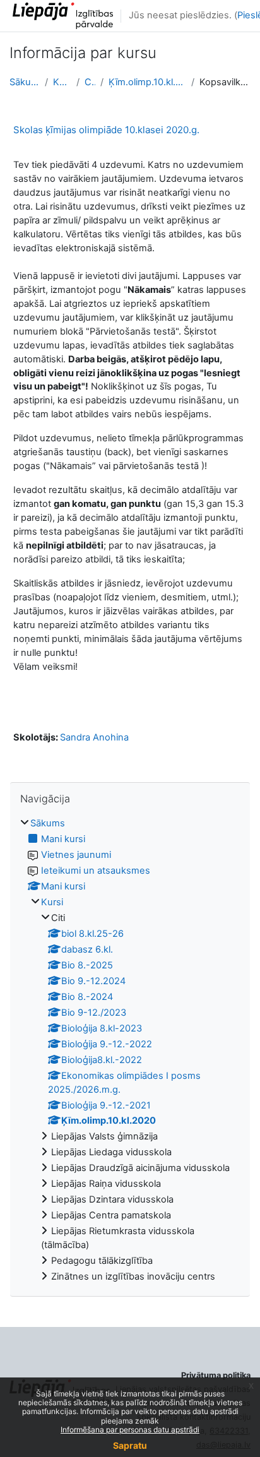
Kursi (62, 82)
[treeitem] (130, 1050)
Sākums (24, 82)
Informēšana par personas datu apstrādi (130, 1429)
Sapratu (130, 1445)
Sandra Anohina (94, 737)
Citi (90, 82)
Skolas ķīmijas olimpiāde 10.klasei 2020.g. (106, 130)
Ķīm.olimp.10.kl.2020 (147, 82)
